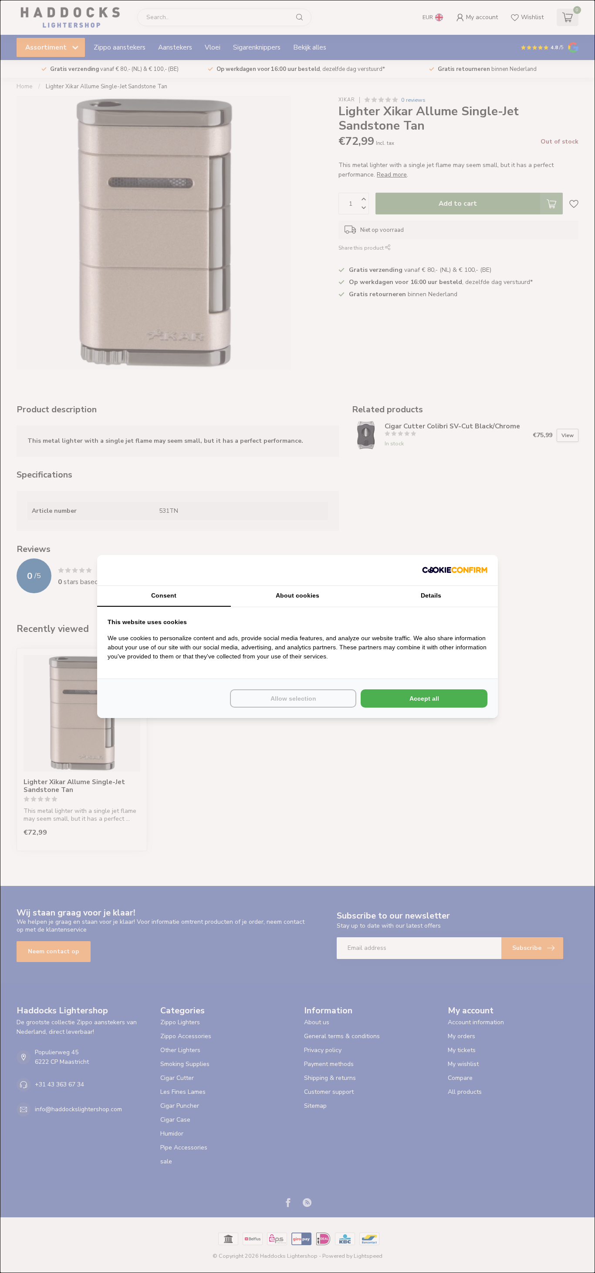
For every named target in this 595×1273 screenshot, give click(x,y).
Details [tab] (431, 595)
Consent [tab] (163, 595)
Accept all (424, 698)
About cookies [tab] (297, 595)
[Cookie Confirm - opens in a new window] (454, 570)
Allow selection (293, 698)
